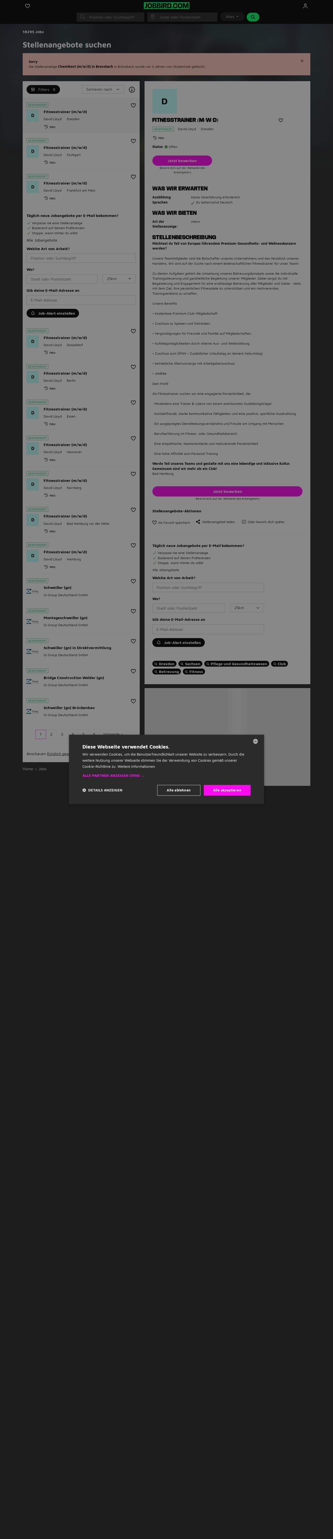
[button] (166, 775)
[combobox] (255, 741)
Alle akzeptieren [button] (227, 790)
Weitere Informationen (136, 766)
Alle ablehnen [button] (179, 790)
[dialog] (166, 769)
